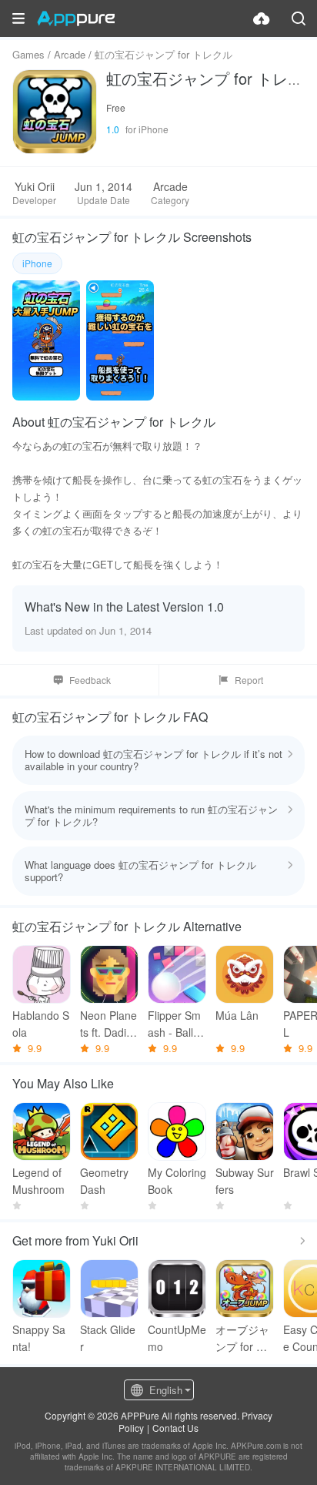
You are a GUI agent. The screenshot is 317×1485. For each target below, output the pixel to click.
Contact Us (175, 1427)
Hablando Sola (40, 1023)
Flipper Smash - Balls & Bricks (174, 1024)
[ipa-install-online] (261, 18)
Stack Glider (107, 1338)
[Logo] (76, 18)
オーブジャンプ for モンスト (242, 1338)
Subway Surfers (244, 1181)
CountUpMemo (177, 1338)
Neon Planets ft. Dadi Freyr (108, 1024)
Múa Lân (237, 1015)
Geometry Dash (104, 1181)
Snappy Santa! (38, 1338)
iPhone (37, 263)
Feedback (90, 679)
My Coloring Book (177, 1181)
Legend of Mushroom (38, 1181)
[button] (18, 18)
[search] (298, 18)
